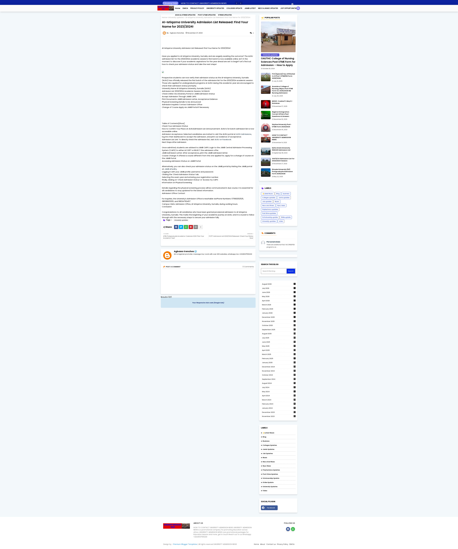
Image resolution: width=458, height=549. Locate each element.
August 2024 (278, 383)
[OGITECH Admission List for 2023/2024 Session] (266, 162)
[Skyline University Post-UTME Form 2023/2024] (266, 127)
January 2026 (278, 313)
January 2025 (278, 362)
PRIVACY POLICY (197, 8)
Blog (278, 194)
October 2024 (278, 375)
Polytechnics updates (270, 209)
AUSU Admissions (243, 134)
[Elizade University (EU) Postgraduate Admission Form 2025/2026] (266, 172)
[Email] (196, 227)
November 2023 (278, 416)
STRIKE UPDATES (225, 15)
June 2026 (278, 292)
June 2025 (278, 342)
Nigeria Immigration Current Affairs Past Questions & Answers (280, 114)
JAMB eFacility (170, 169)
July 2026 (278, 288)
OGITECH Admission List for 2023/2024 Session (283, 160)
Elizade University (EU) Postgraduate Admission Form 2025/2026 (282, 171)
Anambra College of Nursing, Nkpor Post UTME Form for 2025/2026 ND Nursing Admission (282, 89)
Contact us (271, 544)
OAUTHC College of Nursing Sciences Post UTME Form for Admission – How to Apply (278, 62)
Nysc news (281, 205)
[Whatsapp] (186, 227)
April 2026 (278, 301)
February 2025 (278, 358)
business (286, 194)
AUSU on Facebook (223, 139)
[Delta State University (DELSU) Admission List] (266, 151)
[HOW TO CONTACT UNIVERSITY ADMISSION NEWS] (266, 138)
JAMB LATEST (250, 8)
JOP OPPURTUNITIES (288, 8)
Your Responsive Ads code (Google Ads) (208, 303)
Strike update (286, 217)
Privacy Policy (282, 544)
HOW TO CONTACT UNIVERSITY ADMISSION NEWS (203, 3)
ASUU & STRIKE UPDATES (185, 15)
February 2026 (278, 309)
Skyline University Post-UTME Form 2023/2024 (281, 125)
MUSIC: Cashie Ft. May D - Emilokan (282, 102)
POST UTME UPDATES (207, 15)
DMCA (185, 8)
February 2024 (278, 404)
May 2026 (278, 296)
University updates (181, 220)
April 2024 (278, 396)
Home (177, 8)
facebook (271, 508)
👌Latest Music (267, 194)
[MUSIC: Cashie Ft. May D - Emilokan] (266, 104)
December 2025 (278, 317)
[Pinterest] (191, 227)
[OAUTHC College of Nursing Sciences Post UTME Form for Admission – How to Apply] (278, 37)
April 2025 (278, 350)
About (262, 544)
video (281, 221)
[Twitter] (181, 227)
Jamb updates (283, 198)
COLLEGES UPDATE (234, 8)
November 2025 (278, 321)
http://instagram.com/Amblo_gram (287, 508)
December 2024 (278, 367)
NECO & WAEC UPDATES (268, 8)
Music (277, 201)
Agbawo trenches (184, 251)
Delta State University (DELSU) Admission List (281, 149)
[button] (236, 3)
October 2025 (278, 325)
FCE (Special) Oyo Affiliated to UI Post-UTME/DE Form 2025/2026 (283, 76)
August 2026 (278, 284)
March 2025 (278, 354)
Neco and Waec (268, 205)
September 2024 (278, 379)
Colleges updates (268, 198)
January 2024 (278, 408)
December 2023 (279, 412)
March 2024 (278, 400)
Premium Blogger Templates (185, 544)
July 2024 (278, 387)
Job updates (267, 201)
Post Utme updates (269, 213)
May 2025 (278, 346)
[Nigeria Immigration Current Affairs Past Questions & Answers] (266, 115)
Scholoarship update (270, 217)
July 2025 (278, 338)
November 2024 (278, 371)
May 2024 (278, 391)
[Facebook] (176, 227)
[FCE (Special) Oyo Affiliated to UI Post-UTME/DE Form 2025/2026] (266, 77)
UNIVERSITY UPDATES (215, 8)
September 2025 (278, 329)
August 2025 (279, 334)
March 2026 (278, 305)
